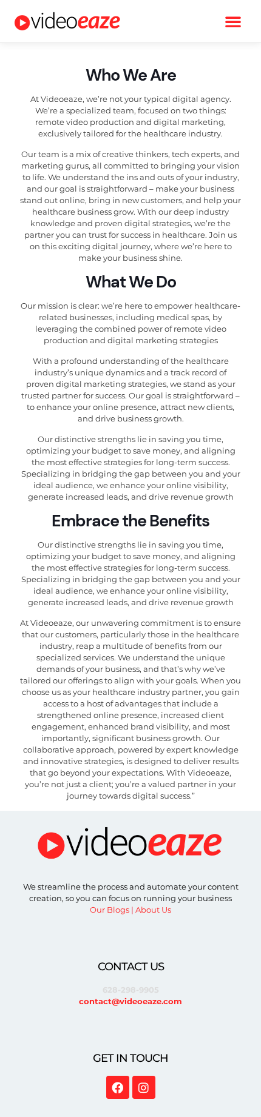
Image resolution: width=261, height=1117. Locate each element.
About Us (153, 909)
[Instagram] (143, 1087)
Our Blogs (109, 909)
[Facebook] (117, 1087)
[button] (233, 21)
